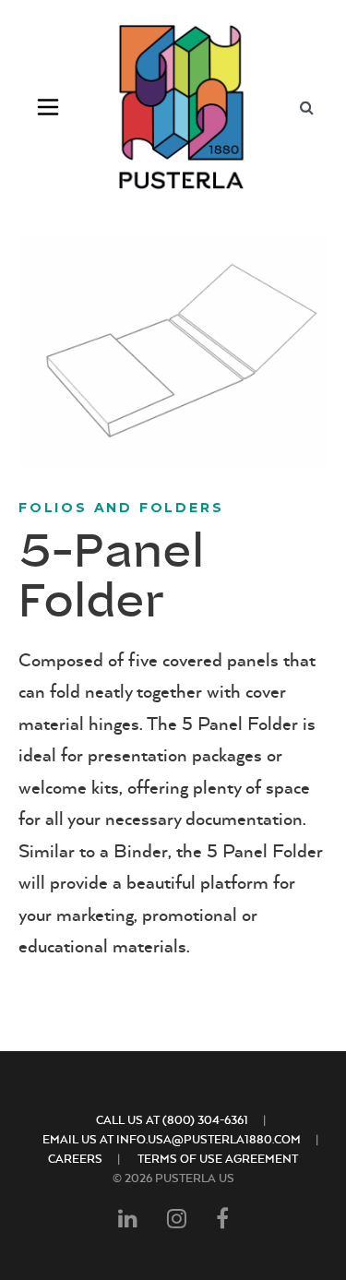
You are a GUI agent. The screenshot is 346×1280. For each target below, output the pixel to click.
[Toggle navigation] (48, 107)
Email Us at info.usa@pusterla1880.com (171, 1139)
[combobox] (306, 107)
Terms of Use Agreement (217, 1158)
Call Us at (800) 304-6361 (172, 1120)
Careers (75, 1158)
